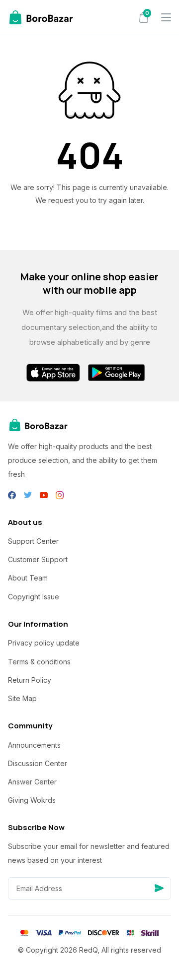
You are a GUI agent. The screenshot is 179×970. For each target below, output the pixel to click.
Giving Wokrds (32, 800)
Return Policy (29, 680)
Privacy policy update (44, 643)
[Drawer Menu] (166, 17)
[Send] (159, 888)
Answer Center (32, 781)
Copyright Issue (33, 596)
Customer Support (38, 559)
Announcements (34, 745)
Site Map (22, 698)
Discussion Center (37, 763)
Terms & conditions (39, 661)
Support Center (33, 541)
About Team (28, 578)
